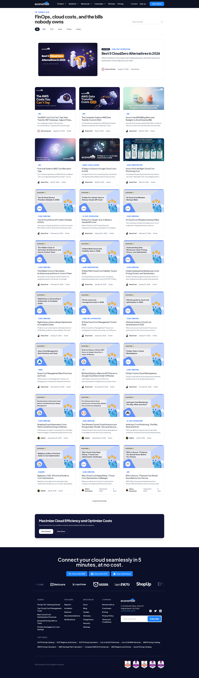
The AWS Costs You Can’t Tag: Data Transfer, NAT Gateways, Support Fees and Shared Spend (54, 120)
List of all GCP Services (109, 642)
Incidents (68, 608)
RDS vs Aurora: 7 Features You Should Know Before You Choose (141, 476)
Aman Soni (89, 131)
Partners (111, 4)
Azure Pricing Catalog (142, 647)
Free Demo (61, 531)
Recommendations (72, 616)
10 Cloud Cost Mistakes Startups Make (142, 220)
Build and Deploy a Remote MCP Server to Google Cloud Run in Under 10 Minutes (99, 374)
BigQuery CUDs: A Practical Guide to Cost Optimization (53, 476)
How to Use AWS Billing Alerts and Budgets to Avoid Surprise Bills (140, 118)
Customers (98, 4)
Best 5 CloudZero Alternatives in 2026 (131, 53)
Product (60, 4)
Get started (157, 4)
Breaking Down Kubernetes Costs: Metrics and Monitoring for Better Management (52, 427)
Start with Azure (123, 574)
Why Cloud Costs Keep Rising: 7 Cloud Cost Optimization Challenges (98, 476)
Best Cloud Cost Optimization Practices (46, 615)
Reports (67, 604)
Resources (85, 4)
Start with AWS (78, 574)
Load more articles (99, 501)
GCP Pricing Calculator (88, 642)
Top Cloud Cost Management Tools (49, 609)
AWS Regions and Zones (121, 647)
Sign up (143, 4)
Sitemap (86, 627)
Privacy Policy (108, 616)
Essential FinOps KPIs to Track (47, 622)
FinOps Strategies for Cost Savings (48, 628)
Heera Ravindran (89, 490)
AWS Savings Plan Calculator (70, 647)
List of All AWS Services (131, 642)
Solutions (72, 4)
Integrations (88, 619)
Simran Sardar (110, 69)
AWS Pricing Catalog (151, 642)
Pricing (120, 4)
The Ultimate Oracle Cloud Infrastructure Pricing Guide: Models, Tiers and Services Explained (99, 427)
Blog (85, 608)
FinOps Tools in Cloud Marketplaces (141, 373)
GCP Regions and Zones (66, 642)
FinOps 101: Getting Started (48, 604)
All (37, 29)
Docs (85, 604)
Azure (60, 29)
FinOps (69, 29)
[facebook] (150, 611)
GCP (51, 29)
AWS (44, 29)
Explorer (67, 612)
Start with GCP (101, 574)
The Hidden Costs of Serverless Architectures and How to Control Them (54, 272)
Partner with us (108, 604)
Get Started (46, 531)
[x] (155, 611)
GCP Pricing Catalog (45, 642)
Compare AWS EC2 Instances (97, 647)
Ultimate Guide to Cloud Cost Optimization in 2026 (138, 323)
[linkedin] (160, 611)
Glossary (87, 616)
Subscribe (154, 619)
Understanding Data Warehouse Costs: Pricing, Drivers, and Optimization (142, 272)
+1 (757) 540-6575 (128, 611)
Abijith (43, 438)
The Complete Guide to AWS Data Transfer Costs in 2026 (96, 118)
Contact (134, 4)
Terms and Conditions (106, 620)
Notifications (69, 619)
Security (86, 623)
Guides (78, 29)
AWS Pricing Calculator (46, 647)
